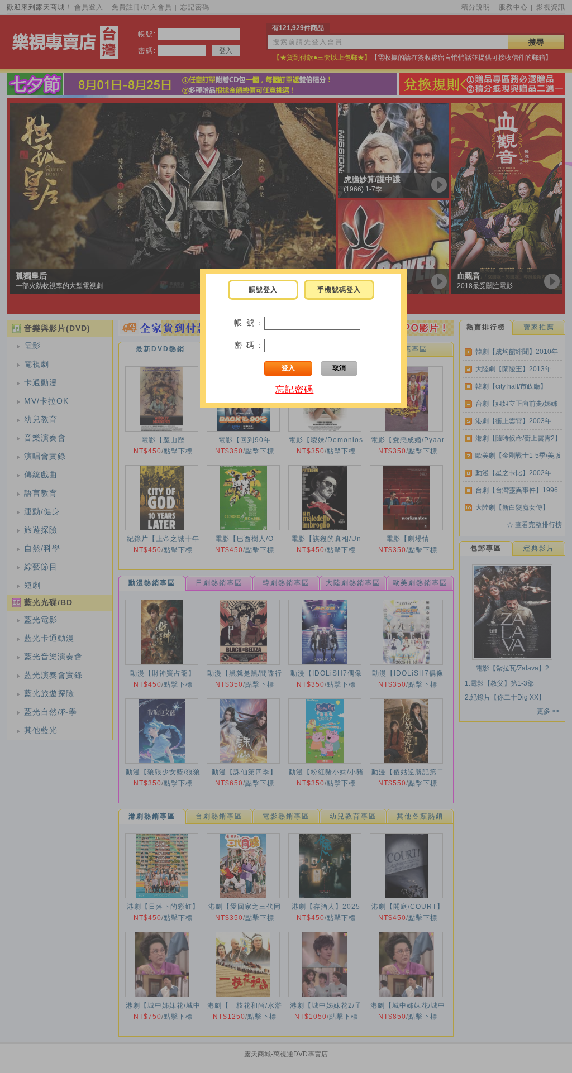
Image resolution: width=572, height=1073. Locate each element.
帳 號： (249, 322)
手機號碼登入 (339, 290)
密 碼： (249, 345)
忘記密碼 (294, 389)
